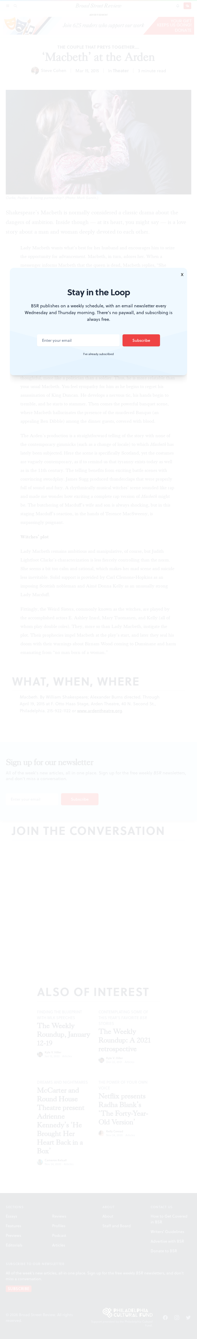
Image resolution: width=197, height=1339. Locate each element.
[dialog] (98, 669)
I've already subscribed (98, 354)
